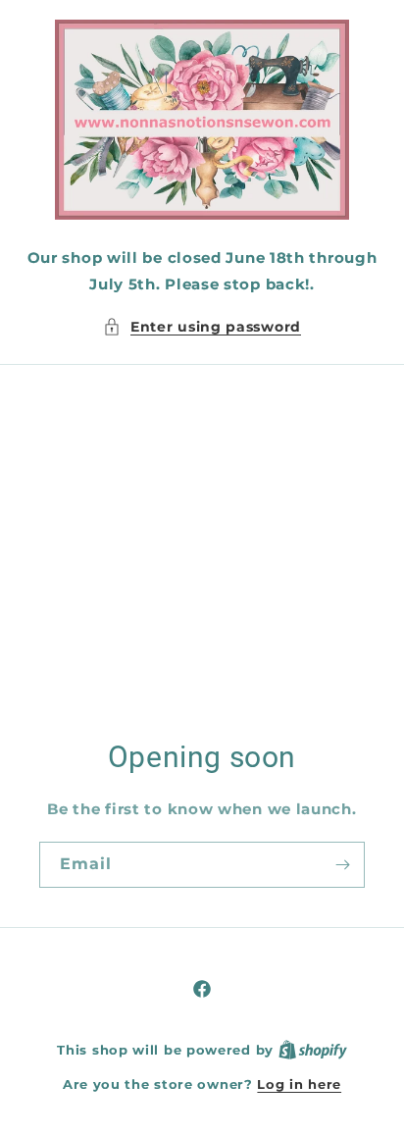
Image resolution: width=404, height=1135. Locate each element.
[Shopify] (312, 1050)
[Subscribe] (342, 865)
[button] (202, 327)
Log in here (299, 1084)
